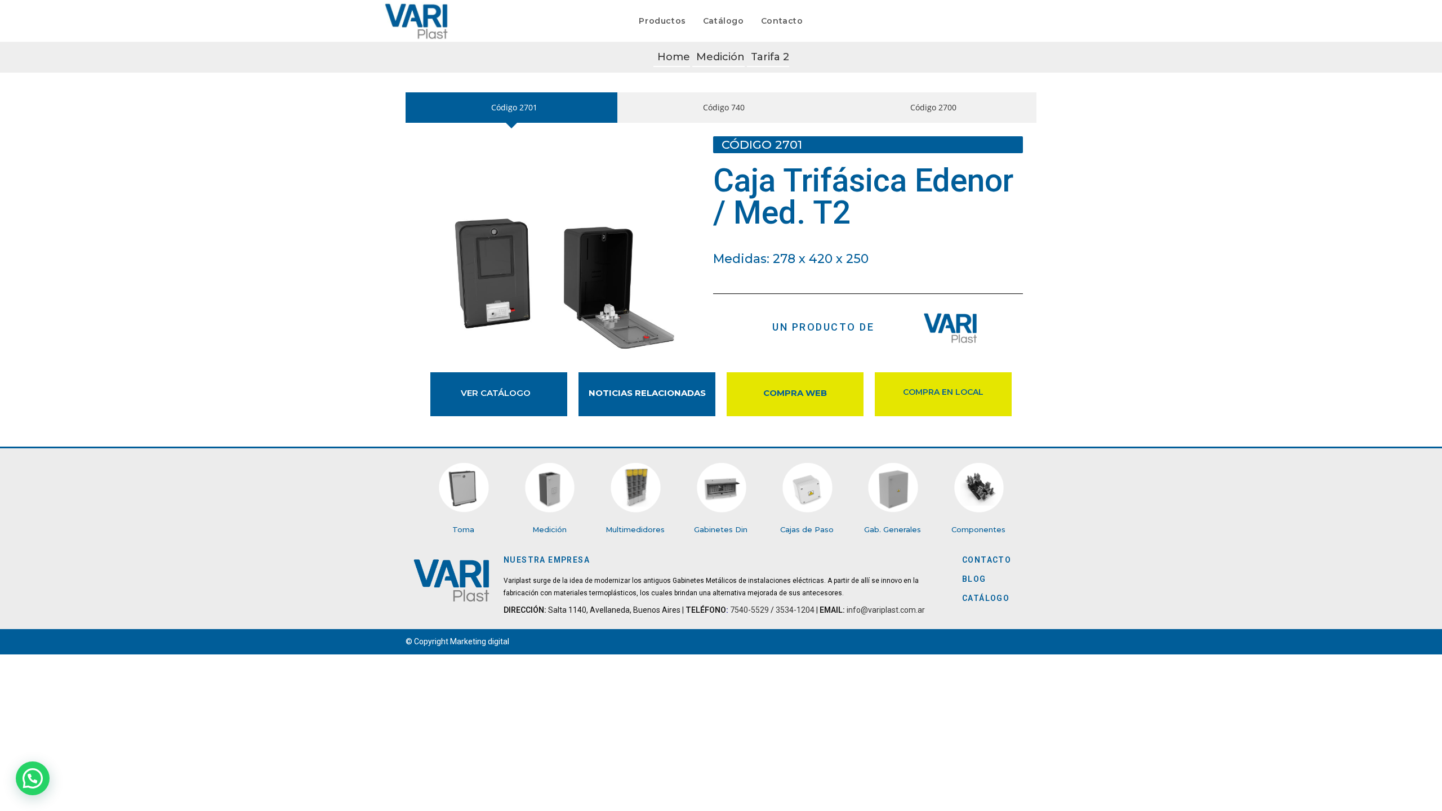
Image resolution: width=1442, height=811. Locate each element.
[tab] (511, 107)
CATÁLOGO (985, 598)
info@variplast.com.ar (885, 609)
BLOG (974, 578)
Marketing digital (479, 641)
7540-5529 (749, 609)
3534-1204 (795, 609)
